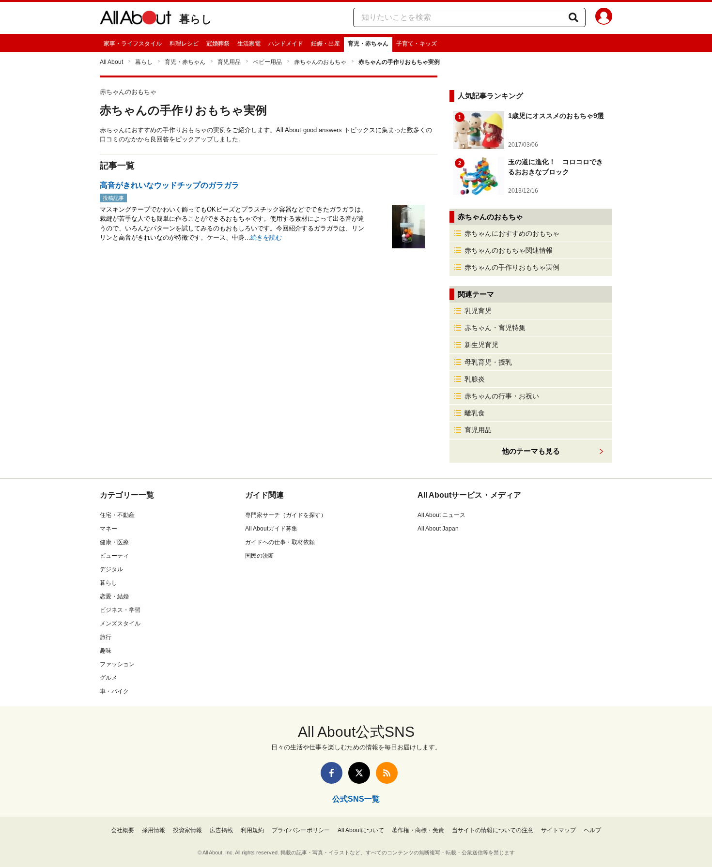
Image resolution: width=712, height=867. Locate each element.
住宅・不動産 (117, 515)
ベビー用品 (267, 62)
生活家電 (249, 43)
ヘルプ (592, 830)
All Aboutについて (361, 830)
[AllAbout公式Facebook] (331, 773)
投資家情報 (187, 830)
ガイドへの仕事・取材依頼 (280, 542)
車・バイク (114, 691)
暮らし (195, 19)
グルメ (108, 677)
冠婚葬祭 (218, 43)
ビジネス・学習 (120, 610)
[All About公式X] (359, 773)
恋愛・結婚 (114, 596)
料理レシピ (184, 43)
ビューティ (114, 555)
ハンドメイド (285, 43)
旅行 (105, 637)
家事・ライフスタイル (133, 43)
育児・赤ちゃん (368, 43)
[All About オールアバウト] (135, 19)
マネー (108, 528)
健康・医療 (114, 542)
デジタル (111, 569)
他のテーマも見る (531, 451)
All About (111, 62)
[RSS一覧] (387, 773)
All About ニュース (441, 515)
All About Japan (438, 528)
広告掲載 (221, 830)
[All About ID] (603, 18)
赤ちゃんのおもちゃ (320, 62)
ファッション (117, 664)
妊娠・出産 (325, 43)
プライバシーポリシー (301, 830)
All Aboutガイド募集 (271, 528)
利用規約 (252, 830)
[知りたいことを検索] (573, 17)
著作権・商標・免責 (418, 830)
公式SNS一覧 (356, 799)
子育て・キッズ (416, 43)
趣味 (105, 650)
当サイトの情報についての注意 (492, 830)
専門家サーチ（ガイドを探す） (285, 515)
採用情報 (153, 830)
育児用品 (229, 62)
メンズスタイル (120, 623)
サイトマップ (558, 830)
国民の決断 (259, 555)
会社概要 (122, 830)
